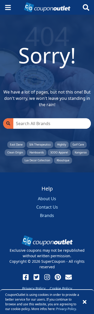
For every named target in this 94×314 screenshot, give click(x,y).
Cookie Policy (61, 288)
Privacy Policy (33, 288)
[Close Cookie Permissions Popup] (84, 301)
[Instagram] (47, 277)
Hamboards (37, 152)
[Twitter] (36, 277)
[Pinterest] (58, 277)
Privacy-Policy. (66, 309)
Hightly (61, 144)
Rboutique (63, 160)
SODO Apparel (59, 152)
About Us (47, 199)
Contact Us (47, 207)
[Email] (68, 277)
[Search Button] (86, 7)
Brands (47, 215)
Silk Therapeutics (40, 144)
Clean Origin (15, 152)
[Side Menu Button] (8, 7)
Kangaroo (81, 152)
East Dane (16, 144)
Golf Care (78, 144)
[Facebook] (25, 277)
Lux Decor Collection (37, 160)
